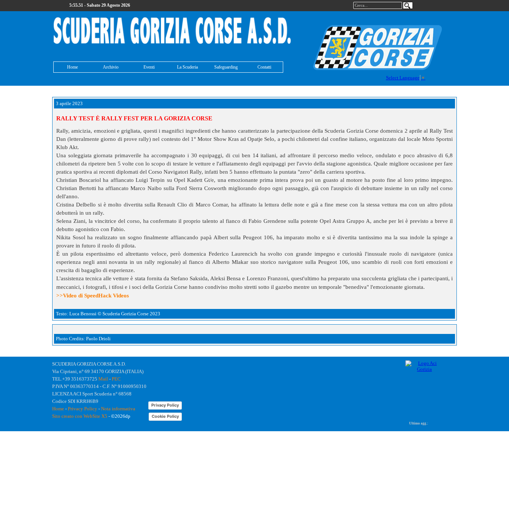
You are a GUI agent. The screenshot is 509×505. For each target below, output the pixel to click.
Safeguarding (226, 67)
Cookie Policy (165, 416)
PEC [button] (116, 379)
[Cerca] (408, 5)
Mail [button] (103, 379)
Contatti (264, 67)
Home (72, 67)
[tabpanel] (172, 31)
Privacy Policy (82, 408)
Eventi (149, 67)
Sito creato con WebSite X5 (79, 416)
